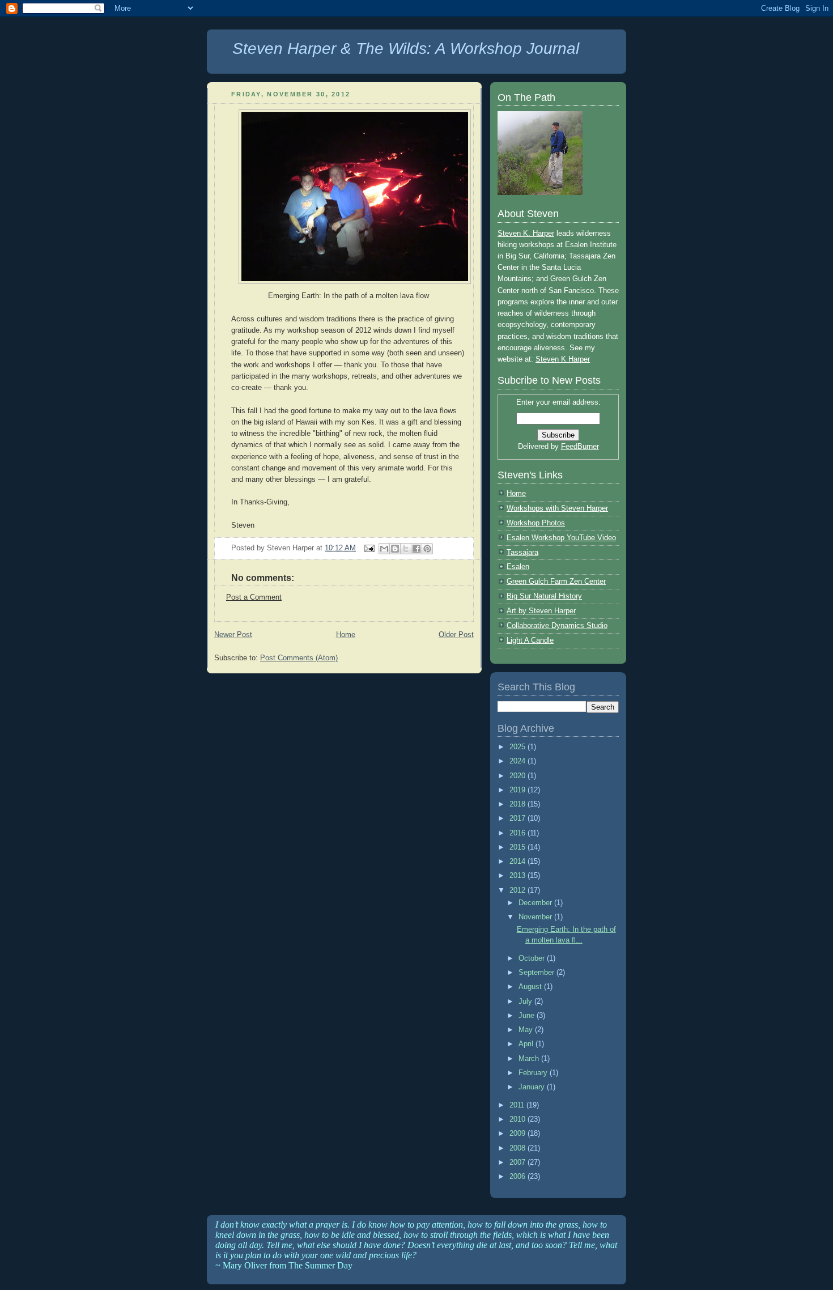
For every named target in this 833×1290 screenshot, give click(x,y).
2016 (518, 833)
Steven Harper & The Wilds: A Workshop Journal (405, 48)
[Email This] (384, 548)
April (527, 1043)
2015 (518, 847)
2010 (518, 1119)
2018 (518, 804)
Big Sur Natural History (544, 596)
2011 (517, 1105)
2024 (518, 761)
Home (345, 634)
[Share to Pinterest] (427, 548)
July (526, 1001)
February (534, 1072)
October (532, 958)
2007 (518, 1162)
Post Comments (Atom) (299, 658)
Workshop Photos (536, 523)
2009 (518, 1133)
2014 (518, 861)
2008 (518, 1148)
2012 (518, 890)
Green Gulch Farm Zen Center (556, 581)
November (536, 917)
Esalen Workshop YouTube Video (561, 537)
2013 (518, 875)
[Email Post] (368, 548)
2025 (518, 746)
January (532, 1087)
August (531, 986)
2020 (518, 775)
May (526, 1029)
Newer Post (233, 634)
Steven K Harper (563, 359)
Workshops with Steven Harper (557, 508)
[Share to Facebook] (416, 548)
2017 (518, 818)
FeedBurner (580, 446)
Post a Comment (254, 597)
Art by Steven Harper (541, 610)
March (529, 1058)
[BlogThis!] (395, 548)
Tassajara (522, 552)
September (537, 972)
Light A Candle (530, 640)
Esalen (518, 566)
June (527, 1015)
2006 (518, 1176)
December (536, 902)
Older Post (456, 634)
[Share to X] (405, 548)
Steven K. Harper (526, 233)
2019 (518, 790)
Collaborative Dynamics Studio (557, 625)
